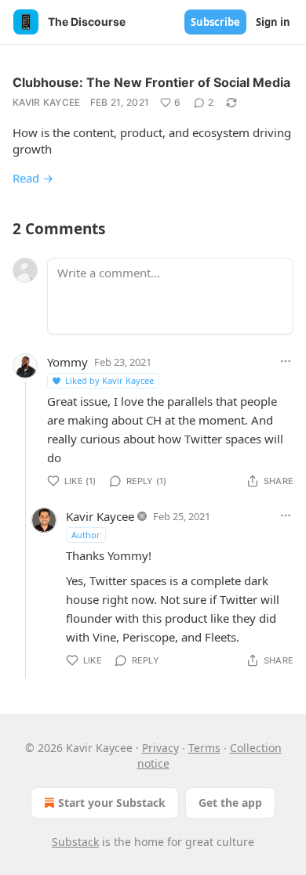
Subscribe (215, 22)
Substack (75, 841)
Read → (33, 178)
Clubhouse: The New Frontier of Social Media (151, 82)
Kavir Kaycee (47, 102)
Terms (204, 747)
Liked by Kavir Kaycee (109, 380)
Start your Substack (112, 802)
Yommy (67, 362)
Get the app (230, 802)
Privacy (160, 747)
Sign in (273, 22)
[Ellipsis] (285, 361)
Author (85, 535)
